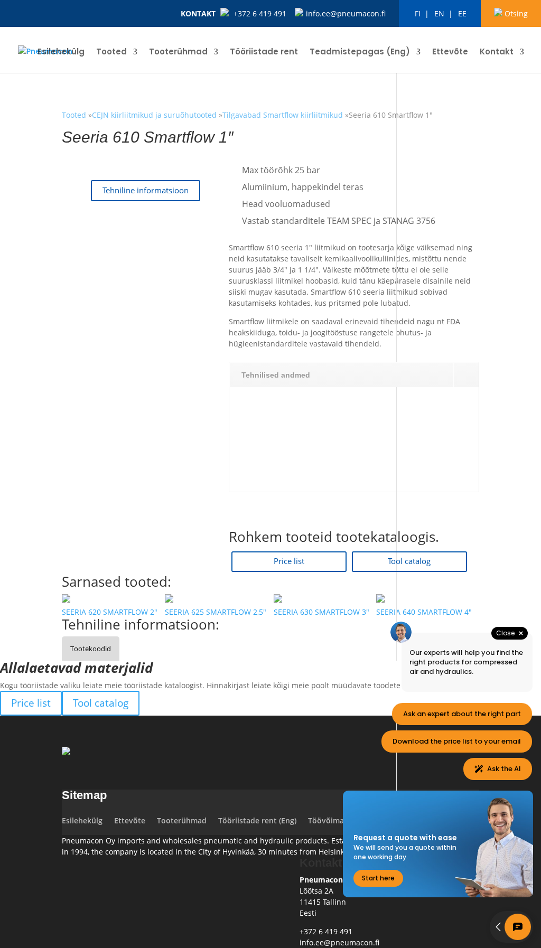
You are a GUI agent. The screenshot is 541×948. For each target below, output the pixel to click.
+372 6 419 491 (260, 13)
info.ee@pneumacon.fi (346, 13)
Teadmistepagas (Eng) (360, 52)
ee (462, 13)
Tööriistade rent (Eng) (257, 820)
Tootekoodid (90, 648)
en (439, 13)
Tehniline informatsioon (145, 190)
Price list (289, 561)
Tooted (111, 52)
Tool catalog (409, 561)
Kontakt (198, 13)
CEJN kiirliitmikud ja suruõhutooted (155, 115)
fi (418, 13)
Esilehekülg (61, 52)
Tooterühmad (178, 52)
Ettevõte (450, 52)
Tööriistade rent (264, 52)
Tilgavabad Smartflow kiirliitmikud (282, 115)
